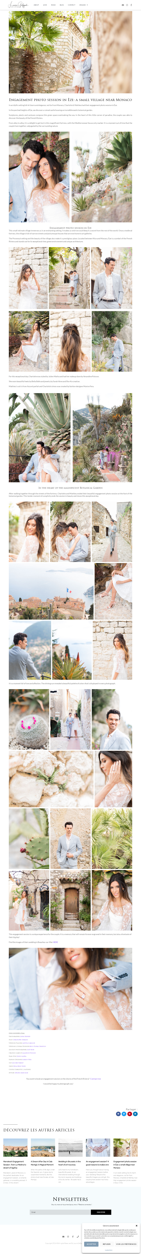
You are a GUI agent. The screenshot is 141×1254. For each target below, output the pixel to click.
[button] (136, 1226)
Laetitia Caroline (28, 1043)
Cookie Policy (108, 1250)
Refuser (107, 1244)
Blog (62, 5)
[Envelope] (123, 5)
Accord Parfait (17, 1063)
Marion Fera (26, 1059)
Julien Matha (21, 1056)
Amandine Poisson (29, 1053)
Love (45, 5)
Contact (71, 5)
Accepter (91, 1244)
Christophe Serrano (20, 1040)
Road (53, 5)
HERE (55, 942)
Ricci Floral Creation (38, 1046)
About (36, 5)
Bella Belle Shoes (19, 1066)
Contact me (95, 1079)
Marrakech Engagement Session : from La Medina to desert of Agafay (14, 1164)
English (83, 5)
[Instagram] (127, 5)
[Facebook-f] (131, 5)
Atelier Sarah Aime (21, 1073)
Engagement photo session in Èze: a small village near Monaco (124, 1164)
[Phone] (78, 1237)
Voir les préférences (126, 1244)
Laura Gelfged (25, 1036)
